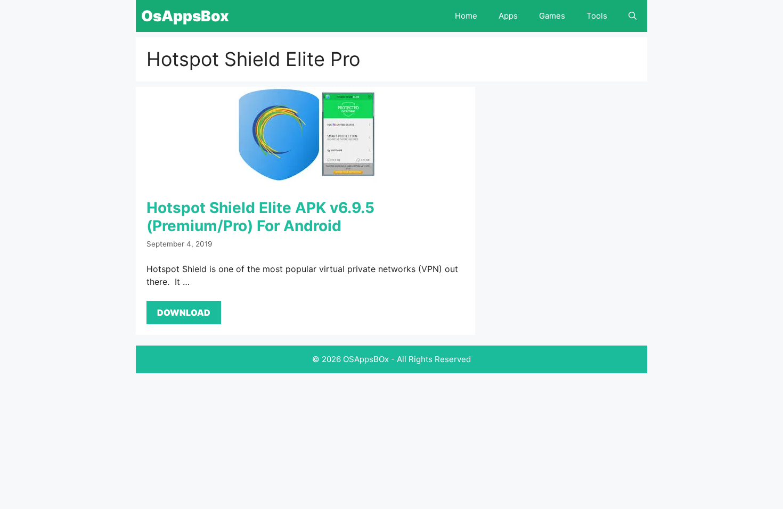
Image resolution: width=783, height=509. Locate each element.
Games (552, 16)
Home (466, 16)
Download (183, 312)
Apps (508, 16)
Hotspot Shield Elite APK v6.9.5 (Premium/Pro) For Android (260, 217)
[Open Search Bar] (632, 16)
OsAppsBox (185, 16)
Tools (596, 16)
